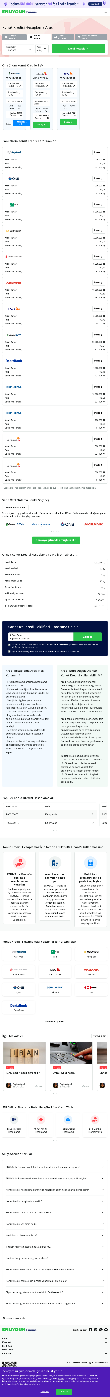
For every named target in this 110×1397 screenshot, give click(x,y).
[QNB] (67, 524)
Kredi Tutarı (11, 47)
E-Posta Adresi (16, 635)
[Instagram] (95, 1330)
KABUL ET (63, 1391)
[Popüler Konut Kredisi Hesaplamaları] (88, 814)
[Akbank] (93, 524)
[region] (55, 1382)
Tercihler (45, 1391)
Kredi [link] (9, 1318)
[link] (3, 1318)
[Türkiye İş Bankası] (41, 524)
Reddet (61, 1378)
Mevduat (6, 1342)
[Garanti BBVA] (14, 524)
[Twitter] (101, 1330)
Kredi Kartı (7, 1346)
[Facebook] (90, 1330)
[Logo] (19, 12)
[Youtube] (106, 1330)
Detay (8, 124)
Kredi (4, 1338)
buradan (24, 1384)
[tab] (51, 531)
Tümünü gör (99, 1036)
